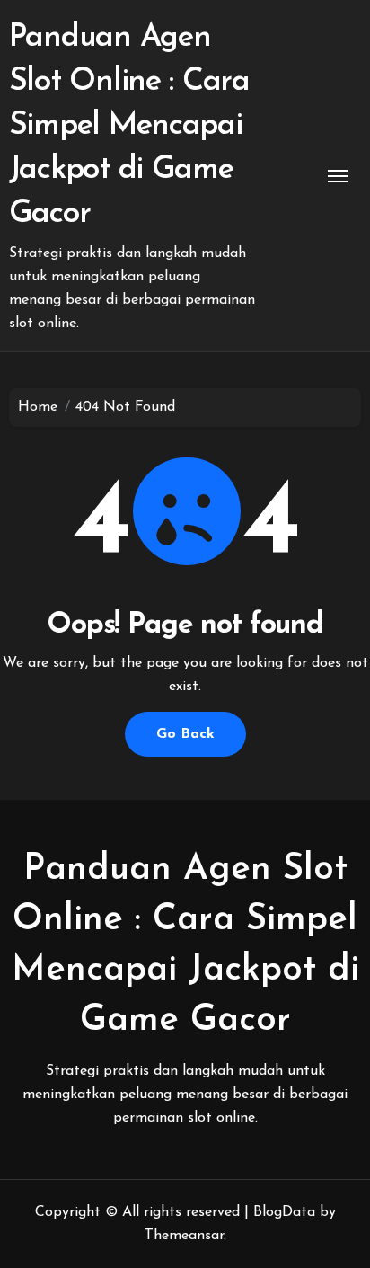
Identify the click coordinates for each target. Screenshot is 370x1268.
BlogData (284, 1212)
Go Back (185, 734)
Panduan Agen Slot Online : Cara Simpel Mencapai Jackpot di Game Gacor (129, 126)
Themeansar (184, 1235)
